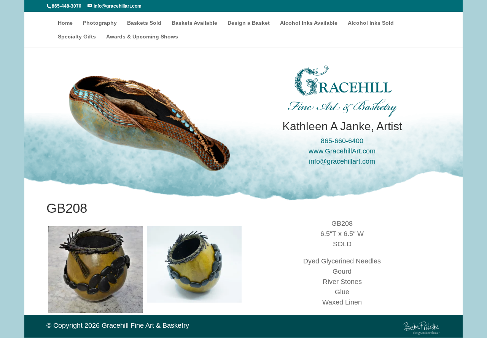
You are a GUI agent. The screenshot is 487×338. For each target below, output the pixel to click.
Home (65, 23)
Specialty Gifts (77, 37)
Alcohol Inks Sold (371, 23)
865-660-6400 (342, 141)
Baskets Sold (144, 23)
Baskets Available (194, 23)
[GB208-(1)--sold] (194, 304)
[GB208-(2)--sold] (95, 315)
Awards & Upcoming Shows (142, 37)
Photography (100, 23)
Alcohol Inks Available (308, 23)
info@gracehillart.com (342, 161)
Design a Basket (249, 23)
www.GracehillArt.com (342, 151)
